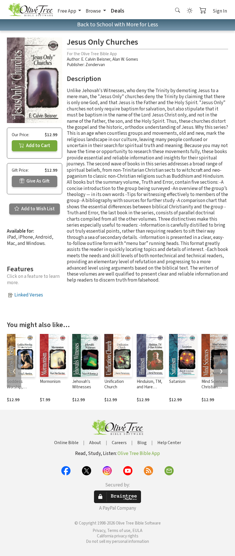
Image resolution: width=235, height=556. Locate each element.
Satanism (177, 382)
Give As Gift (38, 181)
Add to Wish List (37, 208)
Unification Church (114, 384)
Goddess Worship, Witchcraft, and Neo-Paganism (20, 390)
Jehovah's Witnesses (81, 384)
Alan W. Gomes (125, 59)
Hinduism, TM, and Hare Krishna (149, 387)
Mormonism (50, 382)
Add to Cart (37, 145)
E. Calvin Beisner (95, 59)
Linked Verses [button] (28, 295)
